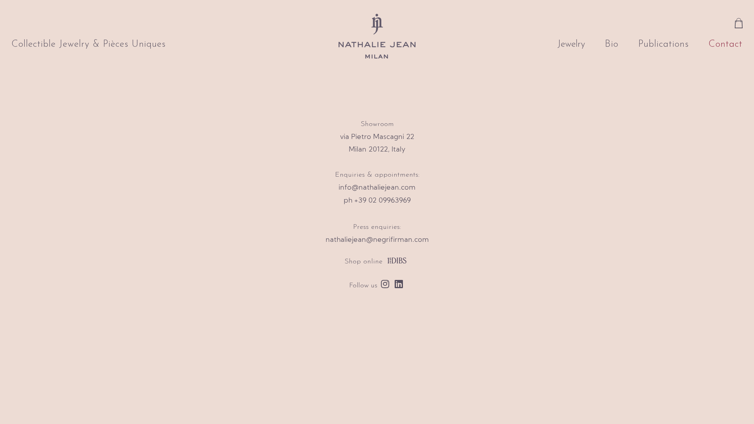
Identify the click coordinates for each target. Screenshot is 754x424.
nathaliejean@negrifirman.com (377, 240)
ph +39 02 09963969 (377, 201)
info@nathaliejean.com (377, 188)
